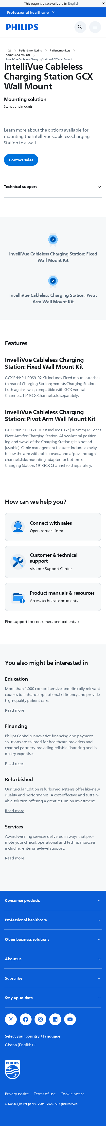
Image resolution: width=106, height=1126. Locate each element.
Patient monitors (60, 51)
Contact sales (21, 159)
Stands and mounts (18, 55)
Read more (14, 710)
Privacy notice (17, 1094)
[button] (11, 1019)
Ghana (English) (19, 1045)
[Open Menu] (95, 27)
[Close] (103, 3)
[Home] (21, 27)
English (73, 3)
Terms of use (44, 1094)
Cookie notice (72, 1094)
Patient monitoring (30, 51)
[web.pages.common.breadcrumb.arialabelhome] (8, 51)
